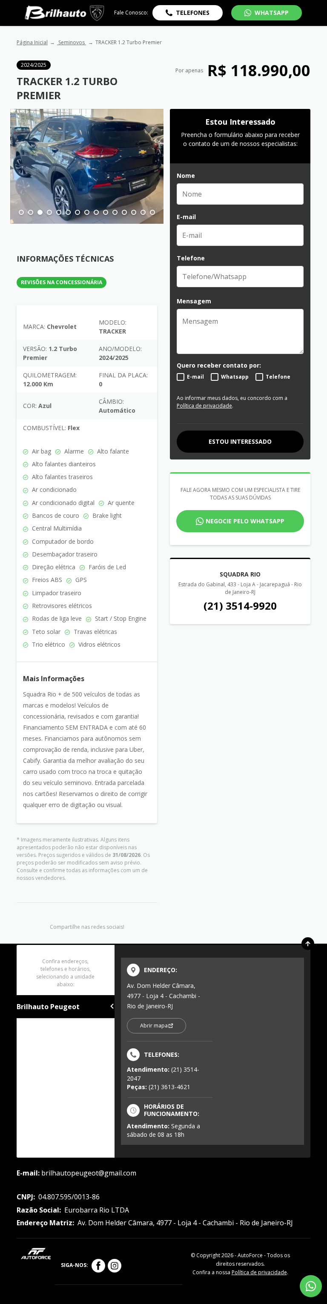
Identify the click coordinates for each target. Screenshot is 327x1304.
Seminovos (71, 42)
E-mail (186, 217)
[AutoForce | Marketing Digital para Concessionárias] (36, 1253)
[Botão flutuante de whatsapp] (311, 1286)
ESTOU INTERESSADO (240, 441)
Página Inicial (32, 42)
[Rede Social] (98, 1266)
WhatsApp (272, 13)
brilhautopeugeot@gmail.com (88, 1173)
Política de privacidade (204, 405)
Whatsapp (235, 376)
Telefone (191, 258)
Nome (186, 175)
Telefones (192, 13)
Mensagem (194, 301)
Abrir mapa (154, 1025)
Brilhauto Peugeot (48, 1006)
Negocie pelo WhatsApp (245, 521)
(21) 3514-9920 (240, 606)
